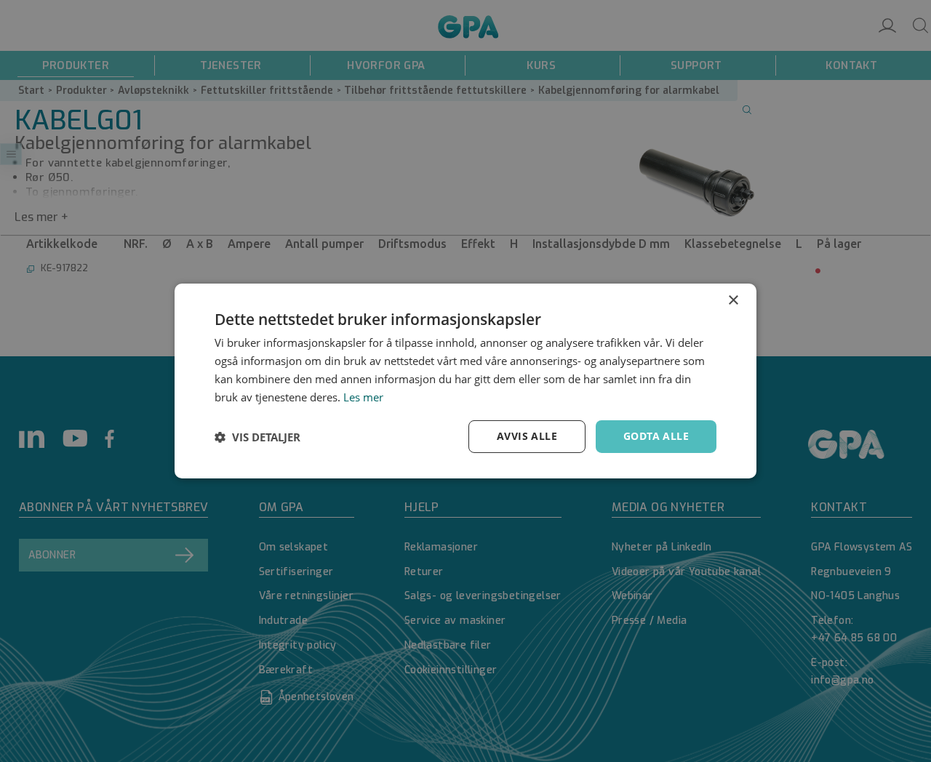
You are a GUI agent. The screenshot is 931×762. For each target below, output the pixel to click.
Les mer (363, 397)
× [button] (732, 300)
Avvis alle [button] (527, 436)
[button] (257, 437)
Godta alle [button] (656, 436)
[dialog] (465, 381)
